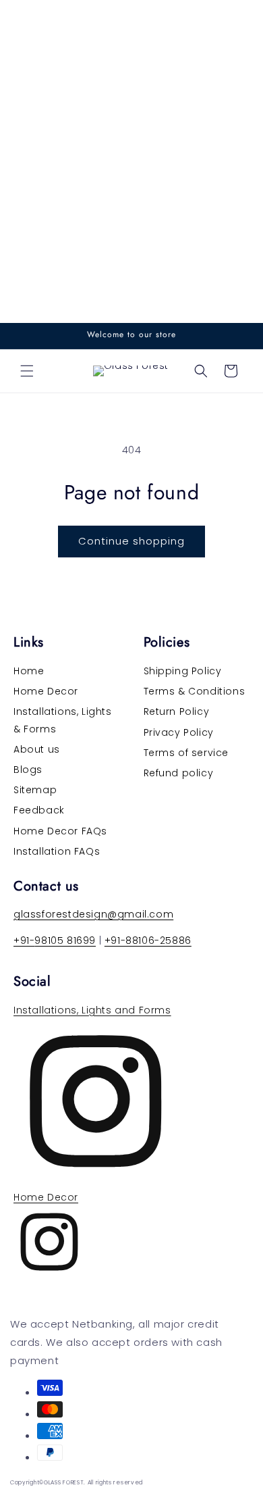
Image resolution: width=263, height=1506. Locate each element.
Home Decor (45, 691)
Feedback (39, 810)
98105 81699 (65, 940)
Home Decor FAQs (60, 831)
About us (36, 749)
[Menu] (27, 371)
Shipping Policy (183, 671)
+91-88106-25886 (148, 940)
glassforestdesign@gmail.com (93, 914)
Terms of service (186, 752)
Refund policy (179, 773)
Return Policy (177, 711)
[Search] (201, 371)
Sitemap (35, 790)
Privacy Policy (179, 732)
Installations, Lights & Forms (62, 720)
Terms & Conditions (194, 691)
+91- (23, 940)
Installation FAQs (56, 851)
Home (28, 671)
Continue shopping (131, 541)
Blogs (27, 769)
